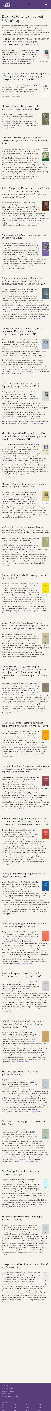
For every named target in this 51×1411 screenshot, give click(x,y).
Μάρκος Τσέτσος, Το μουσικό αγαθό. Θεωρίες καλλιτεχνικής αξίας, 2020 (21, 107)
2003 (27, 1407)
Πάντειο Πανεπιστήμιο (8, 1388)
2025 (3, 1407)
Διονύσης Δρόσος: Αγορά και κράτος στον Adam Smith (24, 1123)
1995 (39, 1405)
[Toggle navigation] (28, 4)
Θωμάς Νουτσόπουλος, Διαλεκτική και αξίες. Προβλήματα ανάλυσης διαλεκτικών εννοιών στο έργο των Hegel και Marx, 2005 (25, 625)
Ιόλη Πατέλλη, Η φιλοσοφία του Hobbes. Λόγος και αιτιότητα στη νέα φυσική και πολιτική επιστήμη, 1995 (23, 1023)
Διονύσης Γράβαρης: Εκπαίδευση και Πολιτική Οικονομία (21, 1172)
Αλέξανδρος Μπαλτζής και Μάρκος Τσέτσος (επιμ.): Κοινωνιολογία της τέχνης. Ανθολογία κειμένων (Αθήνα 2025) (25, 41)
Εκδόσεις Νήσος (6, 1393)
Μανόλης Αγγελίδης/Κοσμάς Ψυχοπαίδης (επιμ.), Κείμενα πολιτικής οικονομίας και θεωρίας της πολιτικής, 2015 (24, 436)
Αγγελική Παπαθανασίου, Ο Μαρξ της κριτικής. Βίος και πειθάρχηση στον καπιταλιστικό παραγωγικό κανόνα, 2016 (24, 280)
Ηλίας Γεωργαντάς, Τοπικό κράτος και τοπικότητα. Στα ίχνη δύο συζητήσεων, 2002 (25, 724)
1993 (39, 1410)
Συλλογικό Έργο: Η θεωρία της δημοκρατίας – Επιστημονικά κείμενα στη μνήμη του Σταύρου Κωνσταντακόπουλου (25, 76)
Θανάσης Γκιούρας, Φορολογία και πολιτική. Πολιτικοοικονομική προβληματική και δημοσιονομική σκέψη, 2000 (25, 768)
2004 (27, 1405)
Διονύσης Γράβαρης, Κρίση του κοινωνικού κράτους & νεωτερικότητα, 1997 (24, 925)
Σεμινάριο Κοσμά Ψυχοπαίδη (10, 1396)
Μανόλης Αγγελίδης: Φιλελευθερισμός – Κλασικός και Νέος (23, 1218)
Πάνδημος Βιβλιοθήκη (8, 1391)
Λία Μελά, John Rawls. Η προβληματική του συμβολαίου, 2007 (25, 576)
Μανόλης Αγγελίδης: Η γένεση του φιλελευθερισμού (20, 1073)
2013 (15, 1405)
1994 (39, 1407)
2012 (15, 1407)
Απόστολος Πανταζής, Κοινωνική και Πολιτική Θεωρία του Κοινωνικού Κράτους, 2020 (25, 140)
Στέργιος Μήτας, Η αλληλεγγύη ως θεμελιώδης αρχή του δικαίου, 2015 (20, 385)
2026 (3, 1405)
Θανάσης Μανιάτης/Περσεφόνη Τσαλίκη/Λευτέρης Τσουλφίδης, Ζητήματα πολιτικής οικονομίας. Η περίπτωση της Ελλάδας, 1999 (25, 821)
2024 (3, 1410)
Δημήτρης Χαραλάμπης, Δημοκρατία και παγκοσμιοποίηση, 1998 (23, 875)
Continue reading (34, 319)
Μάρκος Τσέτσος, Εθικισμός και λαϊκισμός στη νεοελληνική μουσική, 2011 (24, 485)
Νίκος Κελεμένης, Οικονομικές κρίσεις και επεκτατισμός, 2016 (24, 236)
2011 (15, 1410)
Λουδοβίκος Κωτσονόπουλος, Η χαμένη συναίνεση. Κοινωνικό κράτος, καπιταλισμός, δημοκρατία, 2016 (22, 331)
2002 (27, 1410)
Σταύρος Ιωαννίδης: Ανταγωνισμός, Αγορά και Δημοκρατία (25, 1265)
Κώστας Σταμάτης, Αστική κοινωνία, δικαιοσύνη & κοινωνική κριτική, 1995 (21, 975)
